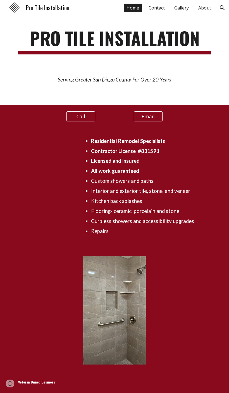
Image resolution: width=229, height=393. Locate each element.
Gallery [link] (181, 8)
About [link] (204, 8)
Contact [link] (157, 8)
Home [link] (133, 8)
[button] (222, 8)
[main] (114, 40)
